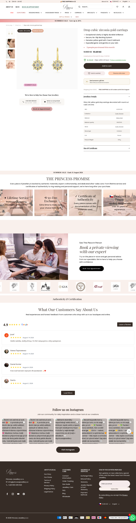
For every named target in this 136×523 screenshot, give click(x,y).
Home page (9, 25)
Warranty (84, 482)
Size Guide (66, 484)
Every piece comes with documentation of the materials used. (85, 206)
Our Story (47, 474)
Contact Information (66, 477)
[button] (129, 7)
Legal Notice (48, 492)
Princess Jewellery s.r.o (20, 518)
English (125, 1)
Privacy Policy (49, 486)
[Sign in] (123, 7)
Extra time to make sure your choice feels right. (51, 206)
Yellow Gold (119, 118)
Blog (63, 493)
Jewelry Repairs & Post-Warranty (86, 487)
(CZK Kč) (115, 1)
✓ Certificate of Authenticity (85, 197)
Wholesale (66, 496)
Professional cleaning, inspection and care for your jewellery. (16, 204)
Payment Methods (84, 494)
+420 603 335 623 (15, 485)
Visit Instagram (68, 450)
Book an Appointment (41, 109)
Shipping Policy (49, 489)
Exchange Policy (87, 476)
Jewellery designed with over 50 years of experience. (119, 206)
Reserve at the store (119, 73)
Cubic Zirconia (119, 114)
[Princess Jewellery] (68, 7)
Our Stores (48, 477)
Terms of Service (47, 481)
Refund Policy (86, 479)
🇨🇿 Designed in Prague (120, 197)
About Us (105, 1)
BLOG (17, 7)
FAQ (63, 490)
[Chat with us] (132, 517)
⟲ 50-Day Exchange (50, 199)
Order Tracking (67, 481)
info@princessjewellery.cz (18, 482)
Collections (18, 25)
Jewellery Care (67, 487)
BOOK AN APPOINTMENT (30, 7)
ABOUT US (9, 7)
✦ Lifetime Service (16, 197)
